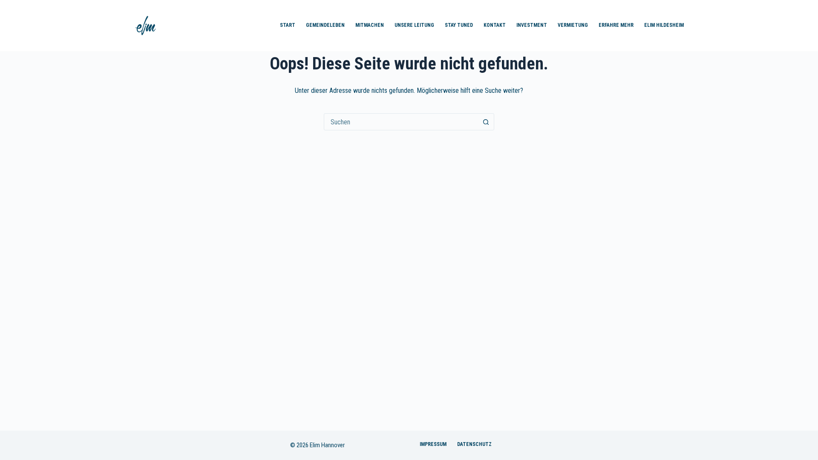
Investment (531, 25)
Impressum (433, 444)
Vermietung (573, 25)
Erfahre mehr (616, 25)
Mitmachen (369, 25)
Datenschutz (474, 444)
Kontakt (495, 25)
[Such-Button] (486, 122)
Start (287, 25)
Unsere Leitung (414, 25)
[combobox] (401, 121)
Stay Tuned (459, 25)
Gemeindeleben (325, 25)
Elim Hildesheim (664, 25)
